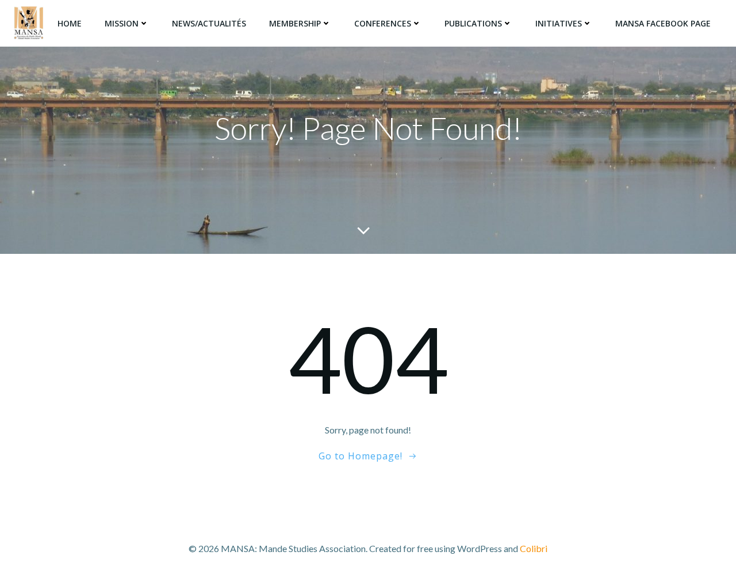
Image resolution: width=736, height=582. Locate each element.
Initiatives (558, 23)
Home (69, 23)
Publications (473, 23)
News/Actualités (209, 23)
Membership (295, 23)
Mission (122, 23)
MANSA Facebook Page (663, 23)
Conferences (382, 23)
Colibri (533, 548)
